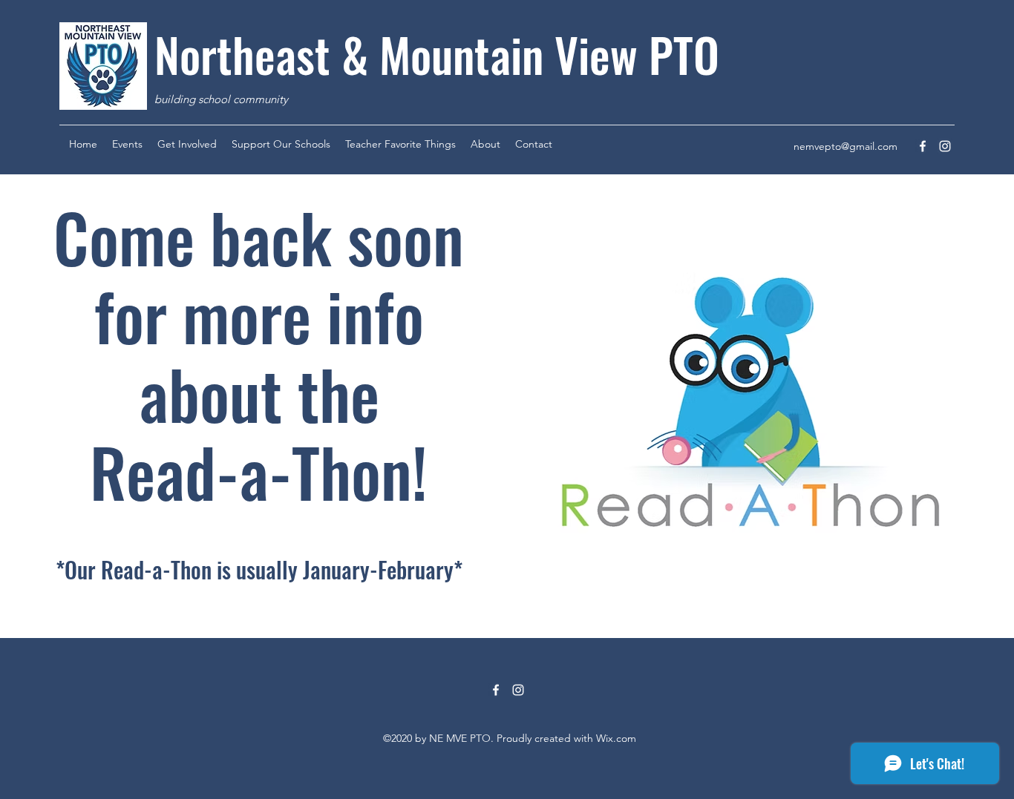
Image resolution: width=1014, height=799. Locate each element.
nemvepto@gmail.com (845, 146)
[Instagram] (945, 146)
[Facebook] (922, 146)
